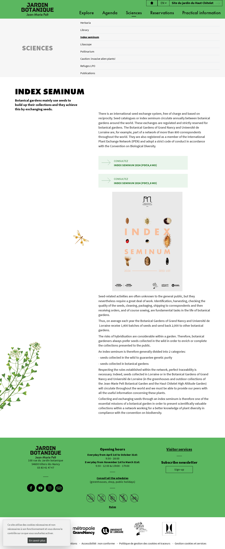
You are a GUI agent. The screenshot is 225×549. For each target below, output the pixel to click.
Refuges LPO (87, 66)
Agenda (109, 13)
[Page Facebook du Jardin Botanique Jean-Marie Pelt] (31, 488)
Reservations (162, 13)
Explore (86, 13)
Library (84, 30)
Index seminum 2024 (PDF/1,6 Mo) (135, 183)
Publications (87, 73)
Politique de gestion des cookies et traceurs (144, 543)
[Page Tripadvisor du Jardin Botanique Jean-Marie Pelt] (59, 488)
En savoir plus (37, 540)
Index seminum (89, 37)
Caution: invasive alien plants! (97, 58)
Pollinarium (87, 51)
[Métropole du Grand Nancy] (83, 530)
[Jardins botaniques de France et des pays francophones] (140, 528)
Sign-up (179, 469)
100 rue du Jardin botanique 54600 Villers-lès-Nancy (45, 462)
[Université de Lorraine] (112, 530)
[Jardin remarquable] (169, 529)
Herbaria (85, 22)
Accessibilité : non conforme (98, 543)
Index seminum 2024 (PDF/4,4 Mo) (135, 165)
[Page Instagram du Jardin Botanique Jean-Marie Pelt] (50, 488)
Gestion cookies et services (190, 543)
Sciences (134, 13)
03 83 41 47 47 (45, 467)
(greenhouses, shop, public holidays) (112, 479)
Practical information (201, 13)
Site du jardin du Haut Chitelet (193, 3)
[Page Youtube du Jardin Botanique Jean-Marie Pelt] (40, 488)
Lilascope (86, 44)
